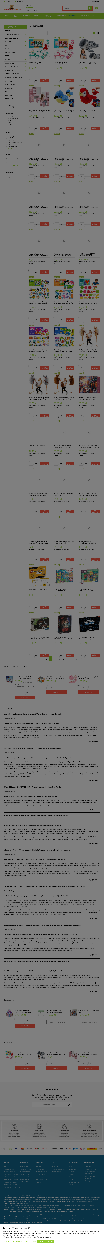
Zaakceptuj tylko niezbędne (13, 1241)
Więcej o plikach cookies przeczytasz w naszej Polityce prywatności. (27, 1237)
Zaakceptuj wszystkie (45, 1241)
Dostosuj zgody (30, 1241)
